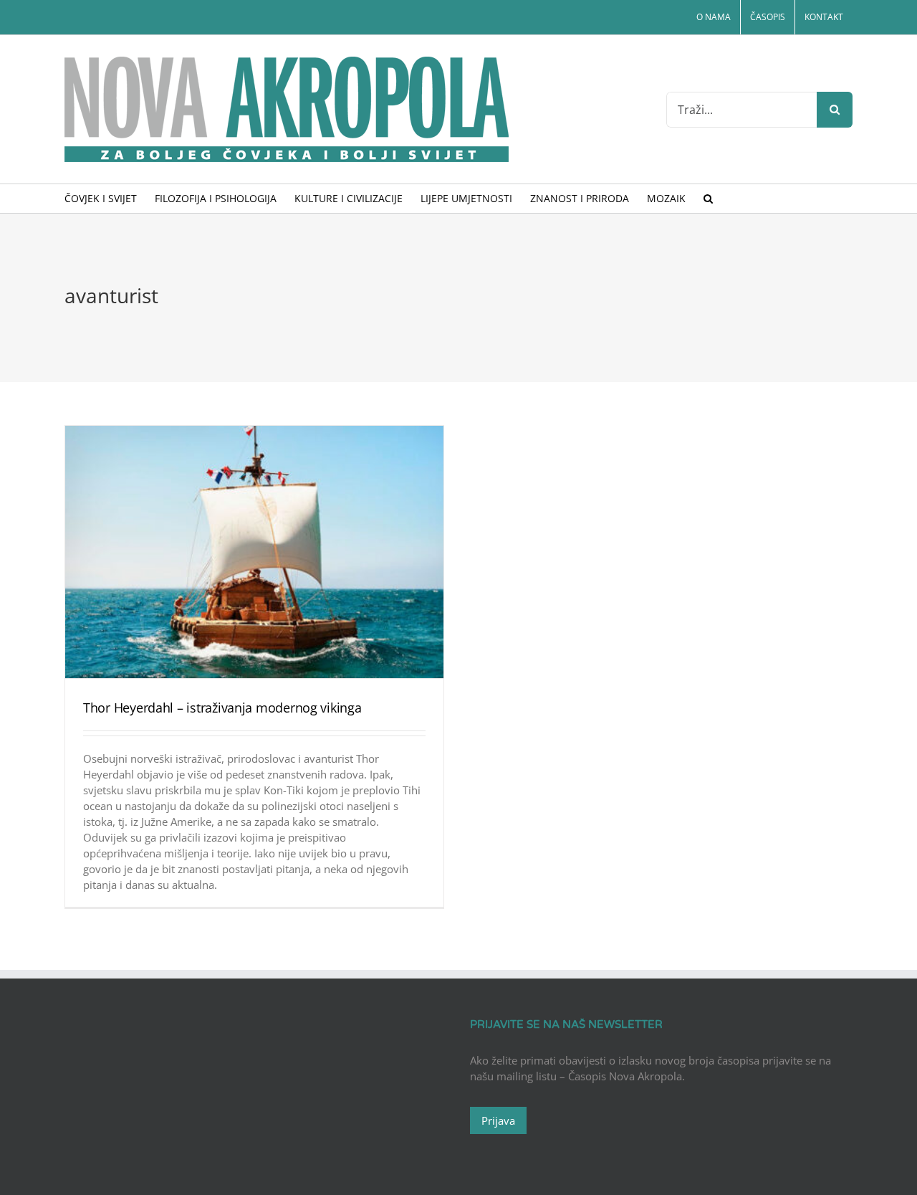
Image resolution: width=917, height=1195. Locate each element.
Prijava (498, 1120)
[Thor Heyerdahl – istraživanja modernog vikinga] (254, 552)
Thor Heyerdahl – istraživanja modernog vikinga (222, 707)
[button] (708, 198)
